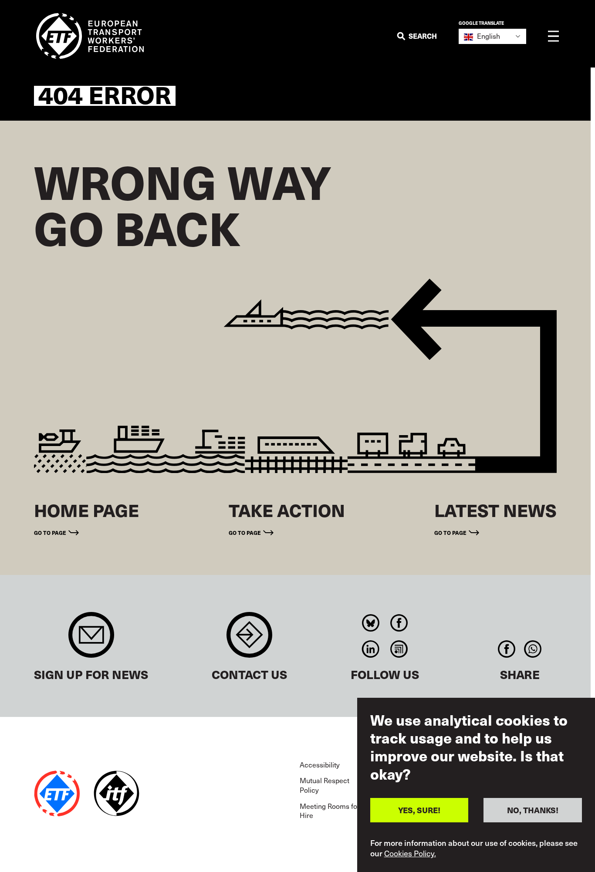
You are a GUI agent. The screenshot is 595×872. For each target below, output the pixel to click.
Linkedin (371, 649)
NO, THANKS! (532, 809)
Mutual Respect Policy (324, 785)
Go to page (50, 532)
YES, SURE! (419, 809)
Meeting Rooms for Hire (330, 811)
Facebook (399, 623)
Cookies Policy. (410, 853)
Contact (249, 639)
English (487, 35)
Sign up (91, 639)
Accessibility (320, 764)
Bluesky (371, 623)
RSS (399, 649)
